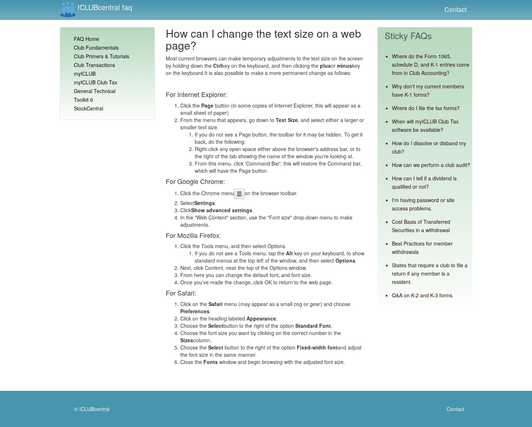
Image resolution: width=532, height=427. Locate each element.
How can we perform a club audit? (431, 164)
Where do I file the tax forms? (426, 108)
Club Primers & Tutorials (101, 56)
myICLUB (85, 73)
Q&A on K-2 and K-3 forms (422, 295)
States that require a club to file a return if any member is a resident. (430, 273)
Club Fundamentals (96, 47)
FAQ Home (86, 38)
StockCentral (88, 108)
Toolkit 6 (83, 99)
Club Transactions (94, 64)
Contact (455, 9)
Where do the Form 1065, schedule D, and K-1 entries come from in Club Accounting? (430, 64)
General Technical (94, 91)
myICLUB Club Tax (95, 82)
